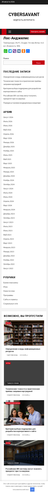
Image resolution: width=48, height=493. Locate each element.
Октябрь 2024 (9, 184)
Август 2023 (8, 222)
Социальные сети (10, 304)
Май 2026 (7, 130)
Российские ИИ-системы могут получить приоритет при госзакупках (24, 470)
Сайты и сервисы (10, 299)
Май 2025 (7, 159)
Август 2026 (8, 117)
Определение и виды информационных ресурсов (23, 77)
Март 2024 (7, 205)
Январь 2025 (8, 172)
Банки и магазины (10, 283)
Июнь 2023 (7, 230)
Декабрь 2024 (9, 176)
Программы (8, 295)
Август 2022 (8, 268)
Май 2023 (7, 235)
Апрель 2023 (8, 239)
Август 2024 (8, 188)
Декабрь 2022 (9, 256)
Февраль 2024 (9, 209)
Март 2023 (7, 243)
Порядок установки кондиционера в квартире (22, 103)
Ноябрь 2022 (8, 260)
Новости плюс (9, 291)
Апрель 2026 (8, 134)
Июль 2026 (7, 121)
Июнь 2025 (7, 155)
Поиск (6, 58)
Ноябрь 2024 (8, 180)
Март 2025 (7, 163)
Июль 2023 (7, 226)
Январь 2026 (8, 142)
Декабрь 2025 (9, 146)
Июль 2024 (7, 193)
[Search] (27, 31)
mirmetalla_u (24, 355)
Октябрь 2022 (9, 264)
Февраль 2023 (9, 247)
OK (32, 489)
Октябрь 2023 (9, 218)
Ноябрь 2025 (8, 151)
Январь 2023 (8, 251)
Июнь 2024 (7, 197)
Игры (5, 287)
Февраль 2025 (9, 167)
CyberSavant (24, 14)
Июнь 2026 (7, 125)
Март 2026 (7, 138)
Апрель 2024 (8, 201)
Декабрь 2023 (9, 214)
